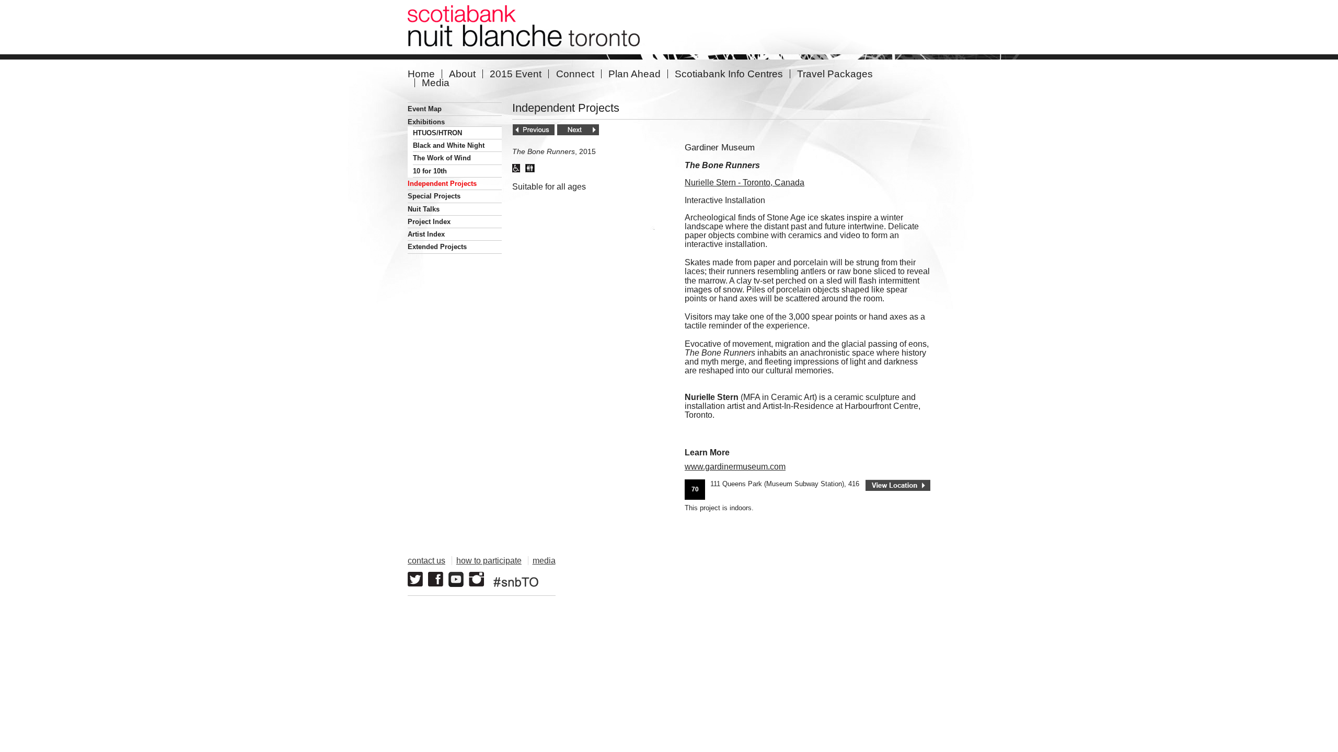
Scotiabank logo (881, 574)
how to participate (489, 560)
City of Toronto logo (792, 574)
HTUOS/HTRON (437, 133)
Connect (575, 73)
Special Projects (434, 196)
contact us (426, 560)
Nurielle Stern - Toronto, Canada (744, 182)
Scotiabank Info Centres (729, 73)
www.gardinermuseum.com (735, 466)
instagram (476, 579)
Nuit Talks (424, 209)
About (462, 73)
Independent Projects (442, 183)
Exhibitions (426, 122)
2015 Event (515, 73)
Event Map (425, 109)
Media (435, 82)
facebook (435, 579)
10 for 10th (430, 171)
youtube (456, 579)
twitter (415, 579)
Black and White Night (449, 145)
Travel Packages (835, 73)
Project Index (429, 222)
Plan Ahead (634, 73)
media (544, 560)
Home (421, 73)
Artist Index (426, 234)
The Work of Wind (442, 158)
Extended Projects (437, 247)
